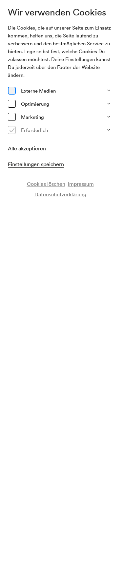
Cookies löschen (46, 184)
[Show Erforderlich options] (108, 130)
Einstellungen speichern (36, 164)
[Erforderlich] (12, 130)
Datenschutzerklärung (60, 194)
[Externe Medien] (12, 91)
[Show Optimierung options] (108, 103)
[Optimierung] (12, 104)
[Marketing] (12, 117)
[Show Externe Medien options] (108, 90)
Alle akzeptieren (27, 148)
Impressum (81, 184)
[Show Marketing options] (108, 117)
